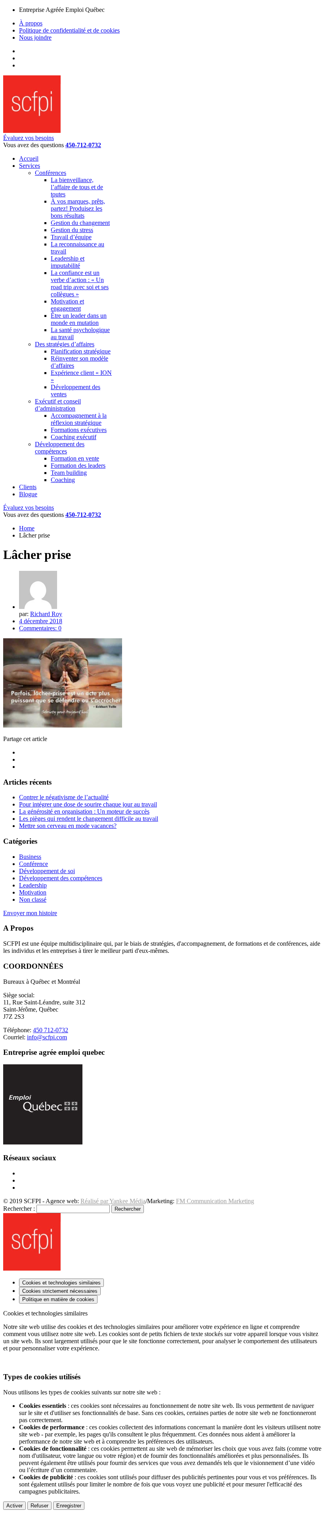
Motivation (32, 892)
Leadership (33, 885)
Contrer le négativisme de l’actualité (64, 797)
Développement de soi (47, 871)
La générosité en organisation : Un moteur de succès (84, 811)
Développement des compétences (60, 878)
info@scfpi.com (47, 1037)
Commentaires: (40, 628)
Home (26, 528)
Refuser (39, 1506)
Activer (14, 1506)
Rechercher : (19, 1208)
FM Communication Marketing (215, 1201)
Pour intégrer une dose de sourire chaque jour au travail (88, 804)
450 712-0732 (50, 1030)
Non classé (32, 899)
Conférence (33, 863)
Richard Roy (46, 614)
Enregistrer (68, 1506)
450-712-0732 (83, 145)
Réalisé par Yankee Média (112, 1201)
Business (30, 856)
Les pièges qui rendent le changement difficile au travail (88, 818)
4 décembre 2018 (40, 621)
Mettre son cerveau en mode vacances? (68, 825)
